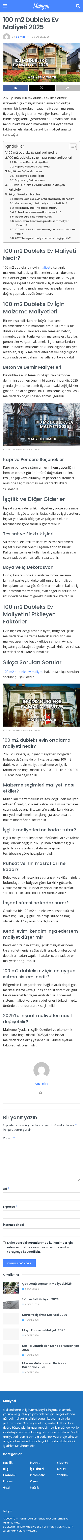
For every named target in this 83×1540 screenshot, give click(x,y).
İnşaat (35, 1463)
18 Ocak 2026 (31, 1289)
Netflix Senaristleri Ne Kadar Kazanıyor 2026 (50, 1348)
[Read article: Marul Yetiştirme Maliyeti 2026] (11, 1318)
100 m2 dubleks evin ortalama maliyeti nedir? (44, 199)
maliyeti (45, 267)
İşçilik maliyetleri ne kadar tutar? (36, 208)
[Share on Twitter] (41, 88)
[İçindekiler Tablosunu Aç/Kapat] (71, 146)
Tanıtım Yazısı (24, 1526)
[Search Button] (78, 6)
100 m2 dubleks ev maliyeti (23, 671)
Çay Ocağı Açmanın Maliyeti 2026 (47, 1284)
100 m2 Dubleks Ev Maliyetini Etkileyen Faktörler (36, 187)
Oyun (34, 1481)
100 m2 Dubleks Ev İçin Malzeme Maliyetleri (40, 158)
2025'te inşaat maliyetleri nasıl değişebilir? (43, 238)
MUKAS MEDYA (65, 1526)
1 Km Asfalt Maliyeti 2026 (40, 1299)
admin (20, 37)
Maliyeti (41, 6)
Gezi (6, 1488)
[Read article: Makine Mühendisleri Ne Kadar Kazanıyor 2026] (11, 1367)
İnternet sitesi (13, 1225)
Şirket (61, 1469)
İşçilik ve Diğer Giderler (25, 171)
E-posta (10, 1207)
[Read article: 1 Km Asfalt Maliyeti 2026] (11, 1303)
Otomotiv (37, 1475)
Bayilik (7, 1463)
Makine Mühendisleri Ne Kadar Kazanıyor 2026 (44, 1365)
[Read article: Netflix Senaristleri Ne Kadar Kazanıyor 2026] (11, 1349)
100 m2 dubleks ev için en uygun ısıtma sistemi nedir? (45, 232)
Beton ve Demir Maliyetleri (31, 162)
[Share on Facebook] (15, 88)
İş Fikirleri (37, 1469)
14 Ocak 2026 (31, 1319)
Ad (6, 1189)
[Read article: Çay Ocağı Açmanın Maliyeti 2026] (11, 1287)
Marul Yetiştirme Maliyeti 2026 (44, 1315)
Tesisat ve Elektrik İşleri (29, 176)
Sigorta (62, 1463)
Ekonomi (9, 1475)
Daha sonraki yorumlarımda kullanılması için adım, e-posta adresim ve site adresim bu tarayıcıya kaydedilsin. (40, 1247)
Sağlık (34, 1488)
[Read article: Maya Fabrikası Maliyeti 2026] (11, 1334)
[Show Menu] (5, 6)
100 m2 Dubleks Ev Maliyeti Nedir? (32, 153)
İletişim (7, 1511)
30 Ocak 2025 (41, 37)
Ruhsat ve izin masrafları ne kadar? (38, 212)
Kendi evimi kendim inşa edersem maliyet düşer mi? (42, 223)
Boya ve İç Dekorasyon (30, 180)
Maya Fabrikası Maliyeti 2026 (43, 1330)
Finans (8, 1481)
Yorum (9, 1138)
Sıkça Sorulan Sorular (24, 194)
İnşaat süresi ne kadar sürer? (34, 217)
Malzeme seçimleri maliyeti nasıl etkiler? (41, 203)
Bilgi (6, 1469)
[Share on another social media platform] (68, 88)
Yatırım (62, 1475)
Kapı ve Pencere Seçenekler (32, 166)
